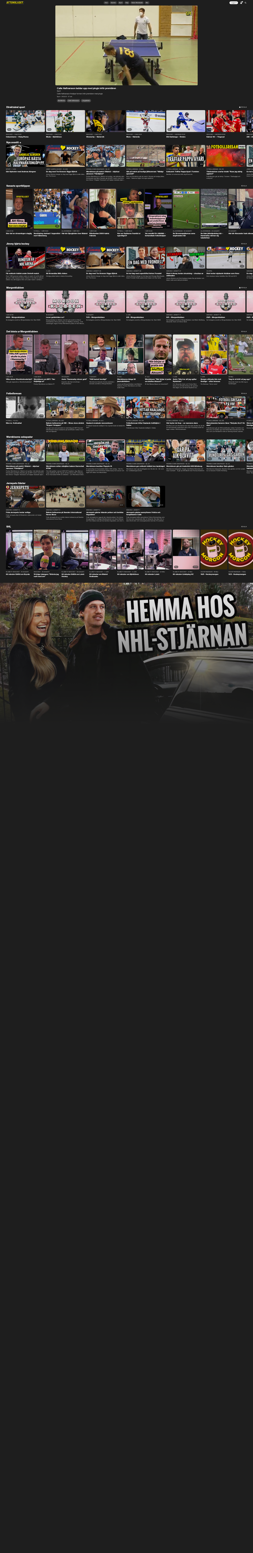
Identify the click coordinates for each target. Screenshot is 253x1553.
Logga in (234, 3)
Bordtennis (61, 100)
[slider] (126, 84)
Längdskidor (86, 100)
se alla (244, 107)
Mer (147, 3)
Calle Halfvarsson (73, 100)
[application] (126, 45)
